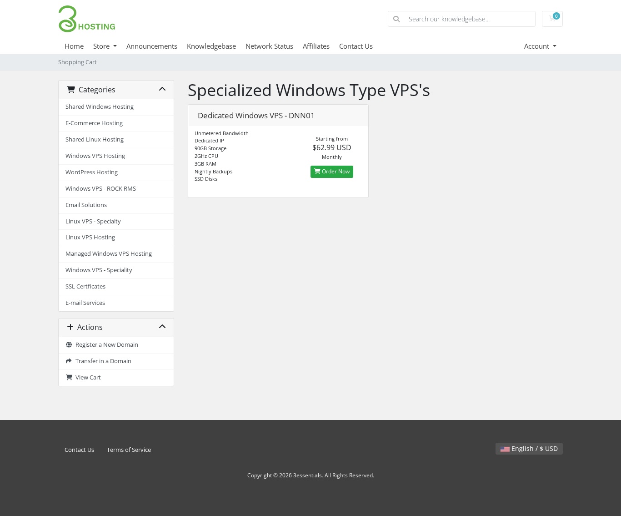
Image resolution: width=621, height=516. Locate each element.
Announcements (151, 46)
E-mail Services (85, 303)
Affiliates (316, 46)
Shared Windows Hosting (99, 107)
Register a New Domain (105, 345)
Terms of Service (129, 450)
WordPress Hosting (91, 172)
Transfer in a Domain (102, 361)
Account (537, 46)
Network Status (269, 46)
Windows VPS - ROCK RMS (100, 188)
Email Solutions (86, 205)
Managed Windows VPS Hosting (108, 254)
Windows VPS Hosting (95, 156)
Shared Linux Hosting (94, 139)
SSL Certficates (85, 286)
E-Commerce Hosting (94, 123)
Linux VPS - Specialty (93, 221)
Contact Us (356, 46)
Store (102, 46)
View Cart (87, 377)
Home (74, 46)
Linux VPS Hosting (90, 237)
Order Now (335, 171)
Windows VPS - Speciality (98, 270)
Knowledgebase (211, 46)
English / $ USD (534, 448)
